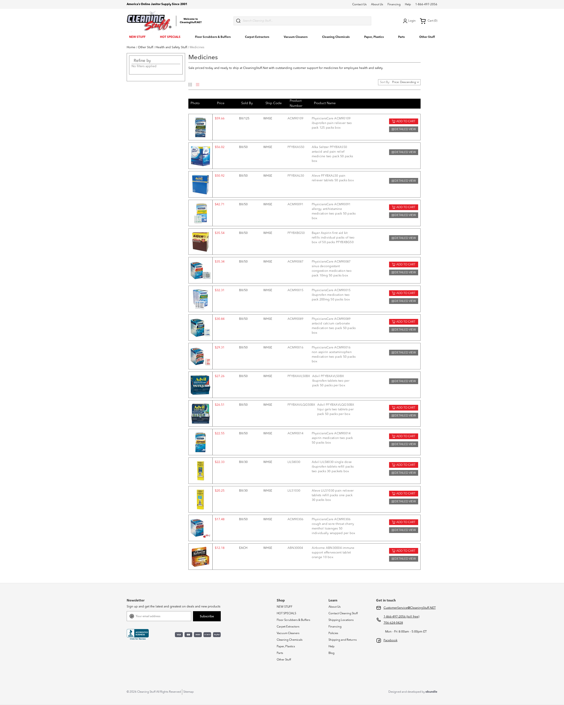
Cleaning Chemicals (336, 37)
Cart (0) (432, 20)
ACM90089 (295, 318)
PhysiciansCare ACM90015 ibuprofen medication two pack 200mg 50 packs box (331, 295)
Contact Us (359, 4)
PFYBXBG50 (296, 233)
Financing (394, 4)
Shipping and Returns (342, 639)
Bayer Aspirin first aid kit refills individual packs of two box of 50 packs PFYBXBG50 (333, 237)
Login (412, 20)
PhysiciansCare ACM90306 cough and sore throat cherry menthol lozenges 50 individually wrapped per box (333, 526)
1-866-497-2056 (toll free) (401, 616)
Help (408, 4)
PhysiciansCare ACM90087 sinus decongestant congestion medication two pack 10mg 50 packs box (332, 268)
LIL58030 (294, 462)
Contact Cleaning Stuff (343, 613)
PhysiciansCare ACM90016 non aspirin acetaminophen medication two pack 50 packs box (334, 354)
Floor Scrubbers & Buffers (213, 37)
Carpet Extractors (257, 37)
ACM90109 (295, 118)
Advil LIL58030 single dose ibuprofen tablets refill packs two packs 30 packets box (333, 467)
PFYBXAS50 (296, 147)
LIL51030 (294, 490)
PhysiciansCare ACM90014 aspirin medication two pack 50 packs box (332, 438)
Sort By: (385, 82)
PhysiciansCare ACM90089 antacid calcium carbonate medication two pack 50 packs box (334, 325)
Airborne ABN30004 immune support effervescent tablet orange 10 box (333, 552)
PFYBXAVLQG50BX (301, 404)
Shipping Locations (341, 620)
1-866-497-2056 (426, 4)
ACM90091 (295, 204)
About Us (377, 4)
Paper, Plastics (374, 37)
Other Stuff (427, 37)
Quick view (200, 127)
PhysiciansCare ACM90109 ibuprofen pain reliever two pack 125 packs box (332, 123)
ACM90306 (295, 519)
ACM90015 (295, 290)
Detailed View (405, 129)
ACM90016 (295, 347)
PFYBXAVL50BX (299, 376)
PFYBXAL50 (296, 175)
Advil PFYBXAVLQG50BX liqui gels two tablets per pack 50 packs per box (335, 409)
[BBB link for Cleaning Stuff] (138, 634)
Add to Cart (405, 121)
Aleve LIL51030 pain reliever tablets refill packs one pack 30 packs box (333, 495)
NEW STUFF (137, 37)
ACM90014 (295, 433)
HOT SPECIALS (170, 37)
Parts (401, 37)
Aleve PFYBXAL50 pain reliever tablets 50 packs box (333, 178)
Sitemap (188, 691)
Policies (333, 633)
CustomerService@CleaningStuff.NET (410, 607)
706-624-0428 (393, 622)
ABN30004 (295, 548)
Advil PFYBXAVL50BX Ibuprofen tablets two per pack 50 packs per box (330, 381)
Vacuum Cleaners (296, 37)
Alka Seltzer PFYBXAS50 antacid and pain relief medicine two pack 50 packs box (332, 154)
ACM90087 (295, 261)
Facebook (390, 640)
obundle (431, 691)
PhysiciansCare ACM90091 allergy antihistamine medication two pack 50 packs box (334, 211)
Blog (331, 653)
